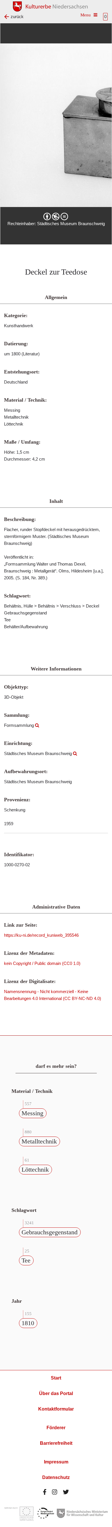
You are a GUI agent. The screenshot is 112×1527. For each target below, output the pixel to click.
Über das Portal (56, 1393)
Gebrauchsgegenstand (50, 1232)
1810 (28, 1323)
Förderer (56, 1427)
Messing (32, 1113)
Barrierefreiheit (56, 1443)
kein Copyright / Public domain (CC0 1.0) (42, 963)
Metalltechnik (39, 1141)
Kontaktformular (56, 1409)
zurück (17, 16)
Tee (26, 1260)
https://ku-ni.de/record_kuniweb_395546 (41, 935)
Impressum (56, 1461)
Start (56, 1377)
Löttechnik (35, 1169)
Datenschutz (56, 1477)
